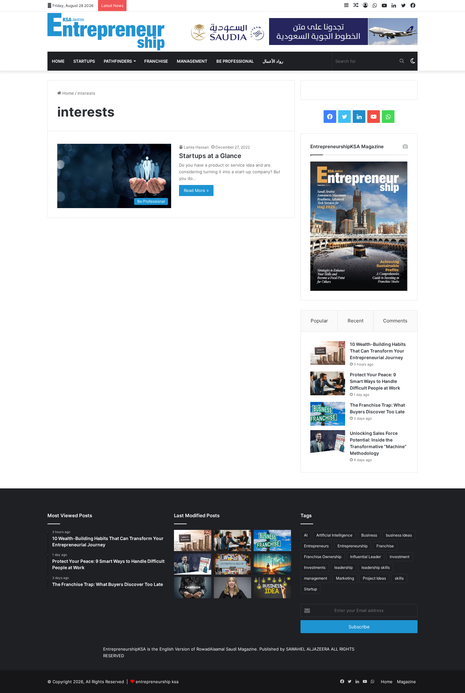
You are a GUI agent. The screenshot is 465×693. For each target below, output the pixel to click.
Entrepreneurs (316, 546)
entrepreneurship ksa (157, 681)
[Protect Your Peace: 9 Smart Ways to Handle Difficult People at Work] (327, 383)
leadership (343, 567)
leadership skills (376, 567)
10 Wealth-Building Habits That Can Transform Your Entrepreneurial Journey (378, 350)
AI (305, 535)
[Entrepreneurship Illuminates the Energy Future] (272, 564)
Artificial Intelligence (334, 535)
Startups (84, 61)
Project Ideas (374, 578)
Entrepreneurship (353, 546)
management (315, 578)
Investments (315, 567)
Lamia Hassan (196, 147)
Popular (319, 321)
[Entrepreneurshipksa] (105, 32)
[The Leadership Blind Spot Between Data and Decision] (232, 587)
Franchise (156, 61)
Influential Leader (365, 556)
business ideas (399, 535)
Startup (310, 589)
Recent (355, 321)
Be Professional (235, 61)
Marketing (345, 578)
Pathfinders (118, 61)
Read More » (196, 190)
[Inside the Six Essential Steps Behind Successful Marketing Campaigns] (192, 587)
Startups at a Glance (210, 156)
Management (192, 61)
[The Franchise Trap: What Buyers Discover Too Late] (327, 414)
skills (399, 578)
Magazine (406, 681)
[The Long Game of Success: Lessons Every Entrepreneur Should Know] (232, 564)
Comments (395, 321)
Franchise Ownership (322, 556)
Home (58, 61)
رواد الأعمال (273, 61)
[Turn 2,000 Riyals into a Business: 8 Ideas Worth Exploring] (272, 587)
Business (369, 535)
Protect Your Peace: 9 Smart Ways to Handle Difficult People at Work (375, 381)
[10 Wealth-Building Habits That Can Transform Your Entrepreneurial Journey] (327, 353)
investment (399, 556)
